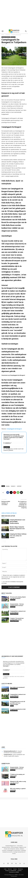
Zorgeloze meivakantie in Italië (18, 709)
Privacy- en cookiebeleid (10, 870)
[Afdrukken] (21, 492)
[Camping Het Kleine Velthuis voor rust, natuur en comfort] (5, 535)
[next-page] (5, 541)
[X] (11, 492)
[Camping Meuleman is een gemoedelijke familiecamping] (5, 521)
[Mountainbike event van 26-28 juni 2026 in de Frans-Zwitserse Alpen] (5, 703)
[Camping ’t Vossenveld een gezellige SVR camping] (5, 620)
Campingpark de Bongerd (14, 429)
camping (7, 486)
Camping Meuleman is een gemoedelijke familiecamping (17, 521)
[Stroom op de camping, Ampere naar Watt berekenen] (5, 598)
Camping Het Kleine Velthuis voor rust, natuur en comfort (18, 535)
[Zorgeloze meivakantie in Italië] (5, 711)
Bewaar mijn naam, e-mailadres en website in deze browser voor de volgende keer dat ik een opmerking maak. (13, 577)
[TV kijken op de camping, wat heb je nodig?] (5, 776)
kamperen (13, 486)
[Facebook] (7, 492)
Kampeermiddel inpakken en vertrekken (5, 503)
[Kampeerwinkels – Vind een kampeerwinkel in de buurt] (5, 606)
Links (5, 869)
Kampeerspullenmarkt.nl (10, 751)
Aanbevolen (13, 599)
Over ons (10, 869)
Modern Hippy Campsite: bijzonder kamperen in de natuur (17, 528)
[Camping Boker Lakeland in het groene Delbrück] (5, 613)
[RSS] (16, 863)
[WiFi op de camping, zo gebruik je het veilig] (5, 790)
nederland (19, 486)
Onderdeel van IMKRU (14, 872)
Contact (15, 869)
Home (2, 34)
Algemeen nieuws (14, 688)
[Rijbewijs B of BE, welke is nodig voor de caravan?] (5, 783)
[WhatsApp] (18, 492)
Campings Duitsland (14, 614)
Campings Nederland (16, 34)
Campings (8, 34)
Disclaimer (20, 869)
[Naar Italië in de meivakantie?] (5, 689)
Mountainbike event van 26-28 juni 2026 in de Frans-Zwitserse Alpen (17, 703)
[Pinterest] (14, 492)
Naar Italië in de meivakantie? (17, 687)
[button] (2, 31)
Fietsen (12, 705)
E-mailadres (8, 443)
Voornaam (7, 439)
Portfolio (20, 870)
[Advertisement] (14, 14)
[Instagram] (7, 863)
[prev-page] (2, 541)
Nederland (13, 37)
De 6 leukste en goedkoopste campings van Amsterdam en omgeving (22, 504)
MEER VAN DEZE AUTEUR (8, 516)
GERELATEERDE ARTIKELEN (9, 513)
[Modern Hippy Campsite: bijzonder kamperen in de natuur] (5, 528)
